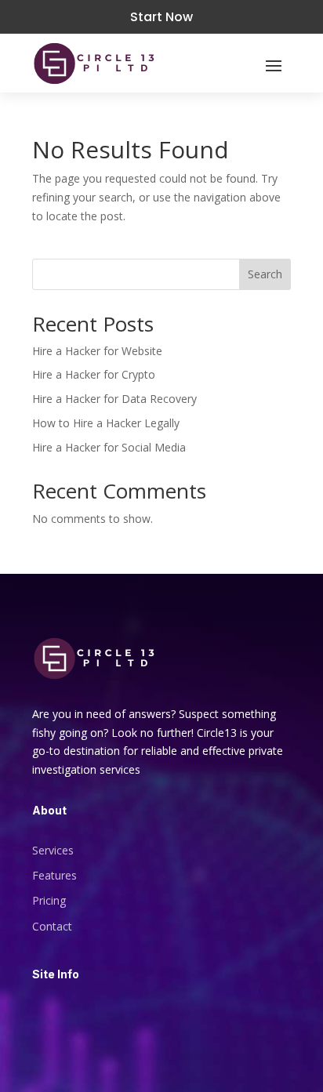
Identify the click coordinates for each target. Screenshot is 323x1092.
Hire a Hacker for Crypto (93, 374)
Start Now (161, 17)
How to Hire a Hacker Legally (106, 422)
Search (265, 274)
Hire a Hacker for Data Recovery (114, 398)
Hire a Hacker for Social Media (109, 447)
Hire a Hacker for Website (97, 350)
